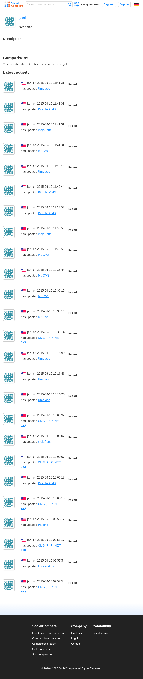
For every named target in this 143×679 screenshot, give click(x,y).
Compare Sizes (90, 4)
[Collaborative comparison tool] (13, 4)
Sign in (124, 4)
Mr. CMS (43, 150)
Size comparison (42, 654)
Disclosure (77, 633)
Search (70, 4)
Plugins (43, 524)
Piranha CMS (47, 109)
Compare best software (46, 638)
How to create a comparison (48, 633)
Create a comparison (77, 5)
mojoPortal (45, 130)
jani (29, 82)
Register (109, 4)
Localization (46, 566)
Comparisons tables (44, 643)
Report (72, 84)
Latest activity (101, 633)
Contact (75, 643)
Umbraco (44, 88)
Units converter (41, 648)
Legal (74, 638)
